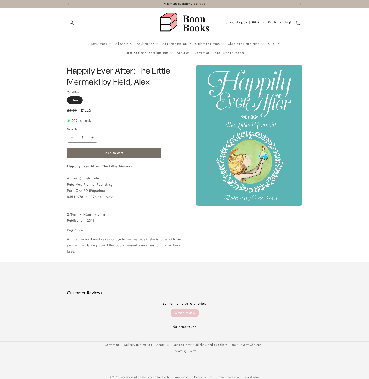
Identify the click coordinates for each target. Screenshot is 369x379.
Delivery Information (138, 345)
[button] (71, 22)
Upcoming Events (184, 351)
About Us (162, 345)
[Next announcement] (300, 4)
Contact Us (112, 345)
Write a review (184, 312)
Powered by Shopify (158, 377)
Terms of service (203, 376)
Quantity (72, 129)
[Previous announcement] (68, 4)
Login (289, 22)
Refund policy (251, 376)
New (75, 100)
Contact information (228, 376)
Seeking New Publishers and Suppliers (200, 345)
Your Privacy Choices (246, 345)
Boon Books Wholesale (133, 377)
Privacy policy (182, 376)
